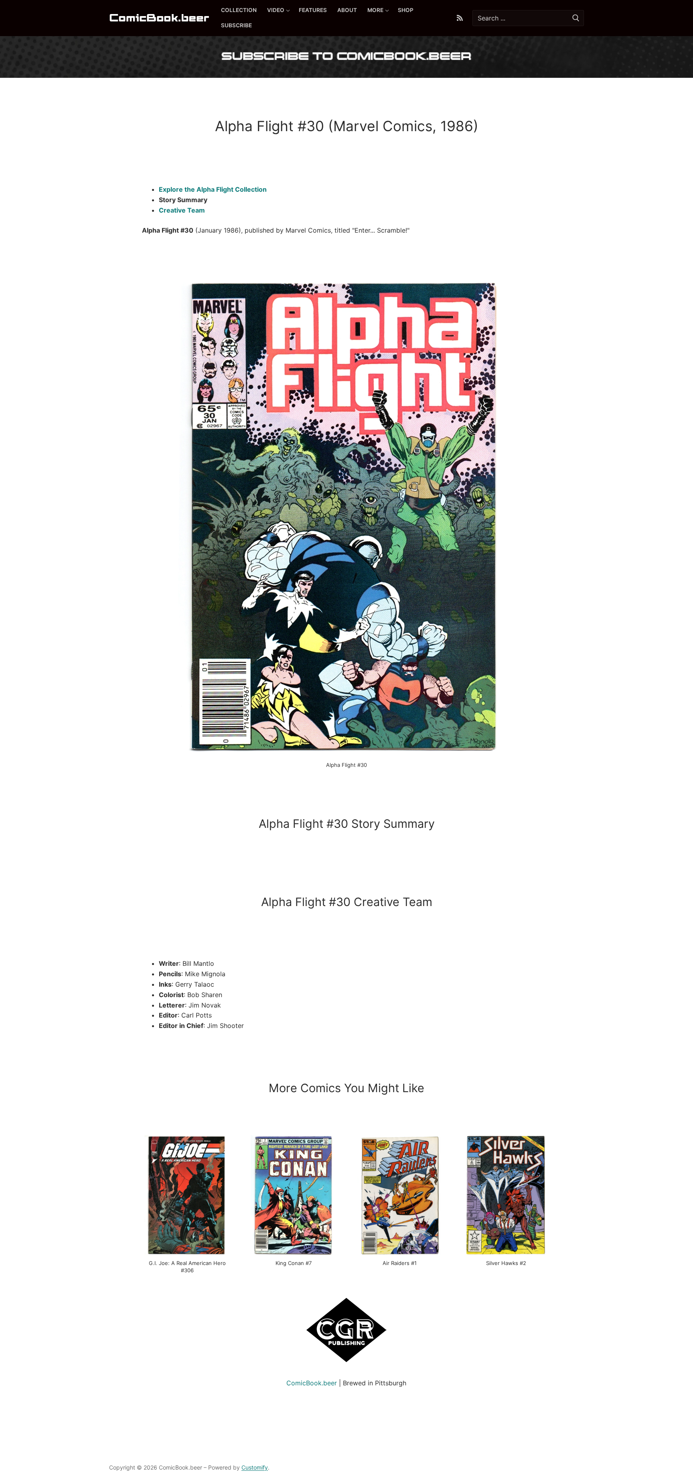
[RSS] (460, 18)
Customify (254, 1467)
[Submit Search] (576, 17)
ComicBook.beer (311, 1383)
